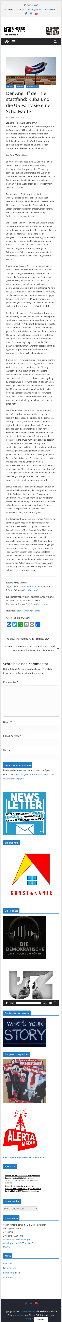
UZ (24, 117)
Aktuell (10, 87)
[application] (31, 985)
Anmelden (8, 1263)
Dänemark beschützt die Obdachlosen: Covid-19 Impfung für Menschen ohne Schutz (30, 648)
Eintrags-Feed (9, 1268)
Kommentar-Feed (11, 1272)
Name (7, 722)
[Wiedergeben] (6, 1003)
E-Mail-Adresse (12, 736)
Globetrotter (34, 590)
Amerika (20, 87)
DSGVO (6, 1246)
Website (7, 750)
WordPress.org (10, 1277)
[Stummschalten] (50, 1003)
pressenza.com (16, 586)
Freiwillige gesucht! (39, 604)
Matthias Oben (22, 610)
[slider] (28, 1003)
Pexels (37, 610)
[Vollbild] (55, 1003)
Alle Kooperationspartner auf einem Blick (23, 1157)
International (32, 87)
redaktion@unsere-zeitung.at (16, 1239)
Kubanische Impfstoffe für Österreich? (28, 639)
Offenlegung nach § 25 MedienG (18, 1243)
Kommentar (10, 682)
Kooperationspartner (33, 586)
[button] (31, 985)
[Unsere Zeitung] (31, 27)
